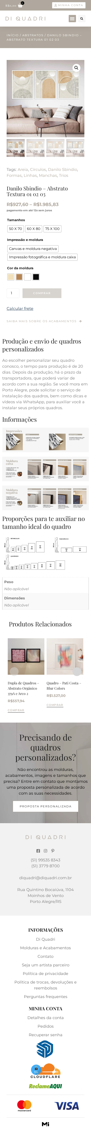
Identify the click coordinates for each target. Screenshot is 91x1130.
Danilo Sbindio (62, 169)
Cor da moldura (20, 268)
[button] (72, 18)
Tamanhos (16, 220)
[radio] (16, 229)
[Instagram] (45, 851)
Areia (23, 169)
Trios (63, 175)
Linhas (30, 175)
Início (13, 35)
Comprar (42, 293)
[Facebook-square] (38, 851)
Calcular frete (20, 308)
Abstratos (33, 35)
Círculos (38, 169)
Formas (14, 175)
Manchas (48, 175)
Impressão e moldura (25, 240)
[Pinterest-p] (53, 851)
